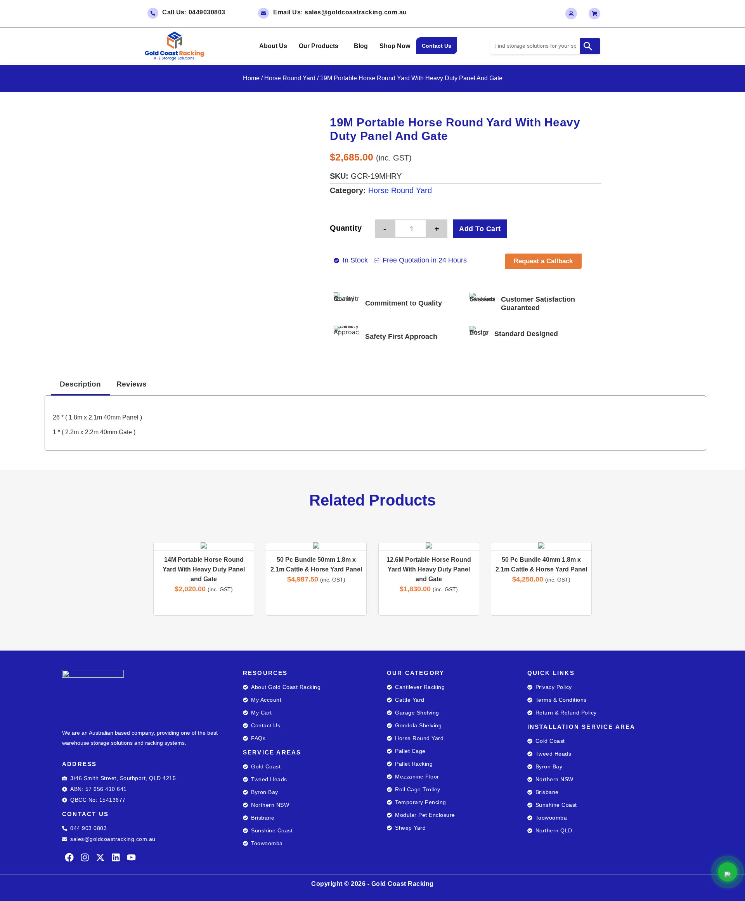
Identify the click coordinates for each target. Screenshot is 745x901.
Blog (361, 46)
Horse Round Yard (289, 78)
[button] (320, 46)
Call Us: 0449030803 (193, 12)
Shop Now (394, 46)
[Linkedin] (116, 857)
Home (251, 78)
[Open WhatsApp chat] (727, 872)
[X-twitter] (100, 857)
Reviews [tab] (131, 384)
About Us (273, 46)
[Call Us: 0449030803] (152, 13)
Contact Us (436, 46)
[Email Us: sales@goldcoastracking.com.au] (263, 13)
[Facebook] (69, 857)
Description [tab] (80, 384)
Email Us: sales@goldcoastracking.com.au (340, 12)
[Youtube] (131, 857)
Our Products (318, 46)
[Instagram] (85, 857)
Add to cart (480, 229)
